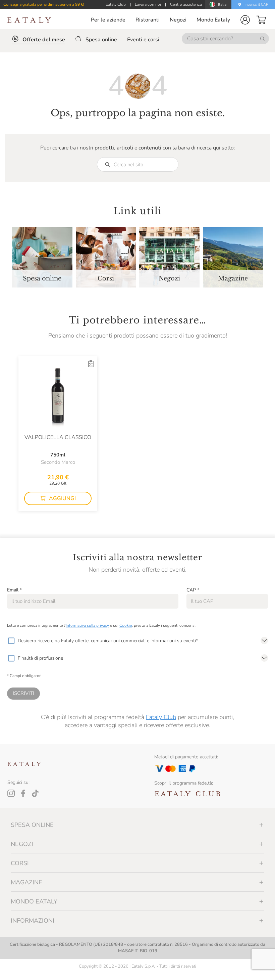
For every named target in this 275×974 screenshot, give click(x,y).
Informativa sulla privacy (87, 625)
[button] (245, 20)
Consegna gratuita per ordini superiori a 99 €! (43, 4)
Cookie (125, 625)
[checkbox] (11, 641)
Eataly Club (161, 717)
